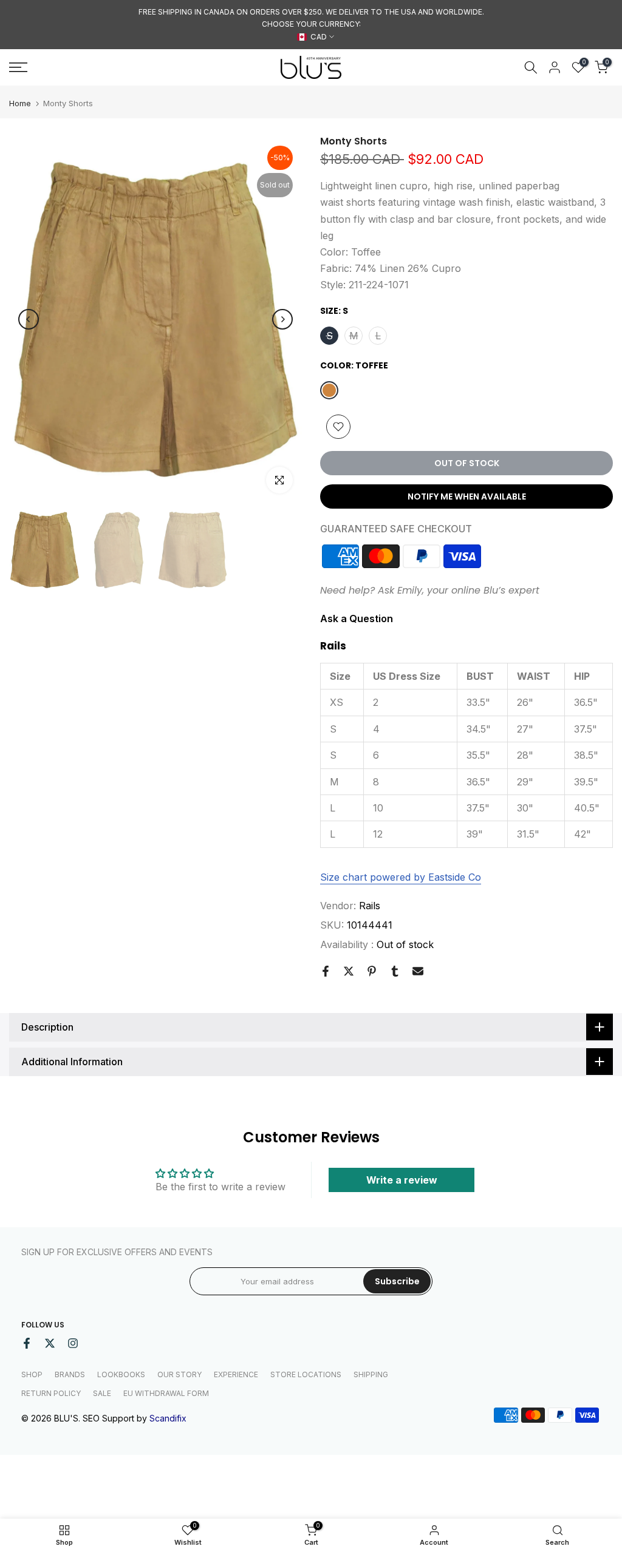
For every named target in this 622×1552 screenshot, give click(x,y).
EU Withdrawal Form (166, 1393)
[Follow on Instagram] (72, 1343)
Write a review (401, 1180)
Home (20, 103)
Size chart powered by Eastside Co (400, 877)
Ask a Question (356, 618)
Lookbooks (121, 1374)
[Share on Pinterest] (371, 971)
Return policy (51, 1393)
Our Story (179, 1374)
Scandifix (167, 1418)
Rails (369, 906)
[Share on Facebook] (325, 971)
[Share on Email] (417, 971)
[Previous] (28, 319)
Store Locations (305, 1374)
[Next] (282, 319)
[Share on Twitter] (348, 971)
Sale (102, 1393)
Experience (236, 1374)
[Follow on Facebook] (26, 1343)
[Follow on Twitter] (49, 1343)
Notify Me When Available (467, 496)
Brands (70, 1374)
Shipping (371, 1374)
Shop (32, 1374)
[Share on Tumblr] (394, 971)
